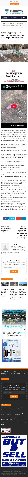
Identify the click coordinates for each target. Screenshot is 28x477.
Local (11, 41)
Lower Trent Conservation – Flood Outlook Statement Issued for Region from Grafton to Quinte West (21, 234)
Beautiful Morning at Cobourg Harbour (6, 230)
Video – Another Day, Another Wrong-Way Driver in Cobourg (5, 291)
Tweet (12, 218)
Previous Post (5, 226)
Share (5, 218)
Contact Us (15, 1)
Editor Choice (9, 23)
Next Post (24, 226)
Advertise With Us (14, 4)
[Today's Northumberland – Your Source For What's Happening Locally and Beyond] (14, 12)
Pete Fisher (14, 244)
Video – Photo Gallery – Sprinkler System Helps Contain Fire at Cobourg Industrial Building (14, 293)
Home (11, 1)
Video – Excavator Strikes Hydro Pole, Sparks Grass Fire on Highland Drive (22, 292)
